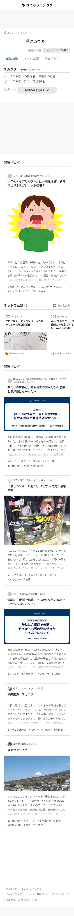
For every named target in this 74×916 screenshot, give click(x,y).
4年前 (42, 594)
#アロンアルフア (33, 825)
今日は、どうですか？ (24, 688)
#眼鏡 (48, 729)
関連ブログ (51, 58)
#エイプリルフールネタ (32, 291)
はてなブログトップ (59, 894)
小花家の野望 (19, 744)
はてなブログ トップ (17, 32)
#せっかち (13, 673)
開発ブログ (42, 894)
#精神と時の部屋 (33, 465)
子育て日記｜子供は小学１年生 (28, 480)
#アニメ (58, 286)
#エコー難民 (50, 461)
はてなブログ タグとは (15, 894)
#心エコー (13, 461)
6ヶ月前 (30, 382)
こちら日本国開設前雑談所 (26, 175)
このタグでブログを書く (56, 50)
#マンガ (12, 291)
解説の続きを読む (35, 90)
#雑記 (11, 286)
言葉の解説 (12, 58)
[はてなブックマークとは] (25, 305)
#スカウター (45, 286)
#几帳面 (56, 673)
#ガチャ (33, 574)
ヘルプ (31, 894)
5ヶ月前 (46, 175)
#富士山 (42, 820)
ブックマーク (13, 316)
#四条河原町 (15, 825)
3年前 (49, 480)
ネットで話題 (31, 58)
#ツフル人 (30, 820)
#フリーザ (43, 673)
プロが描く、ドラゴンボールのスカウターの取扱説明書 (24, 322)
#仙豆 (27, 579)
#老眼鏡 (58, 729)
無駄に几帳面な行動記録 (25, 594)
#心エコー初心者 (31, 461)
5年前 (40, 688)
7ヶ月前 (33, 744)
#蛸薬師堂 (55, 820)
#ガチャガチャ (48, 574)
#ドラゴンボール (26, 286)
